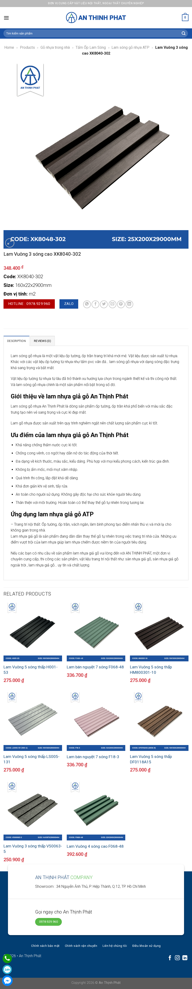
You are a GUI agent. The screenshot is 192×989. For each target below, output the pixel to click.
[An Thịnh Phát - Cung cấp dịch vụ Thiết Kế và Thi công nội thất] (96, 17)
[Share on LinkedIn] (129, 304)
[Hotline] (7, 958)
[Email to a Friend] (112, 304)
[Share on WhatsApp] (87, 304)
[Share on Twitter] (104, 304)
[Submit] (184, 33)
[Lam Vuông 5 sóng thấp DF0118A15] (159, 721)
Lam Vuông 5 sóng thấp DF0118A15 (151, 759)
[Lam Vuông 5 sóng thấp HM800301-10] (159, 632)
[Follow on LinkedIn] (184, 958)
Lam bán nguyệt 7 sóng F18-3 (93, 756)
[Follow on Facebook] (169, 958)
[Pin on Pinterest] (121, 304)
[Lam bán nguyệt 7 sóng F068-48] (96, 632)
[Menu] (6, 17)
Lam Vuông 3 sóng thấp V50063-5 (33, 849)
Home (9, 47)
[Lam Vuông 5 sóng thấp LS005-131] (33, 721)
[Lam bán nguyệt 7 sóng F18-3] (96, 721)
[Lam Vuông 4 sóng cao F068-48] (96, 811)
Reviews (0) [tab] (42, 341)
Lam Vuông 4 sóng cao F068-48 (95, 846)
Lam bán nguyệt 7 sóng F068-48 (95, 667)
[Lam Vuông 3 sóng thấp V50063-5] (33, 811)
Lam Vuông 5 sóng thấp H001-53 (31, 669)
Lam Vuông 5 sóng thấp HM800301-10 (151, 669)
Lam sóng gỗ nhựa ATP (130, 47)
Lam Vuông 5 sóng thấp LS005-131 (31, 759)
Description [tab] (16, 341)
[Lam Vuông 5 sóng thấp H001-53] (33, 632)
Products (27, 47)
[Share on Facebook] (95, 304)
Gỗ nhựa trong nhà (55, 47)
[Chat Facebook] (7, 980)
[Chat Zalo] (7, 969)
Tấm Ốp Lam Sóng (91, 47)
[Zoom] (9, 242)
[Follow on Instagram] (177, 958)
